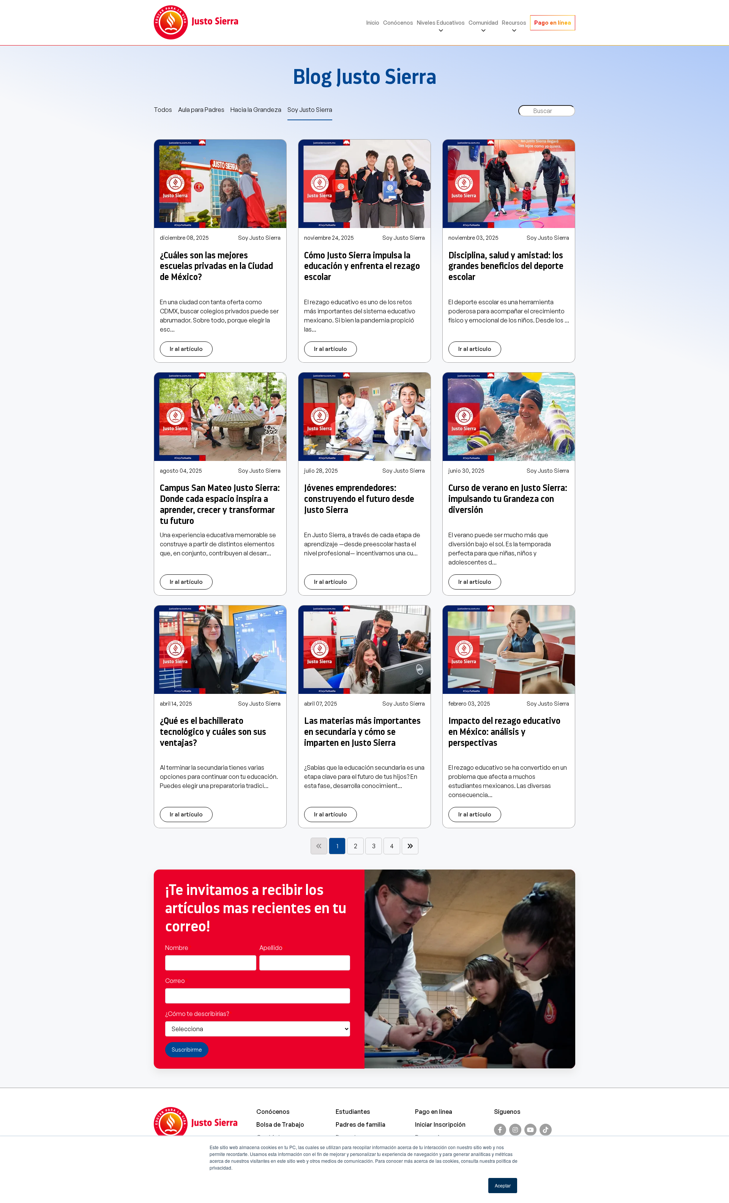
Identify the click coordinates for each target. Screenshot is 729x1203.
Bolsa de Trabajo (280, 1124)
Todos (163, 109)
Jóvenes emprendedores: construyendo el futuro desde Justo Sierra (359, 498)
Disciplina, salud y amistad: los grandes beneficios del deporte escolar (505, 266)
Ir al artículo (186, 348)
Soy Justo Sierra (309, 109)
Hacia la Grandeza (255, 109)
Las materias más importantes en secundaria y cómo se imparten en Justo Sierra (362, 731)
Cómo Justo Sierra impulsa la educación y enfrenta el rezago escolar (362, 266)
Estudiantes (353, 1111)
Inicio (372, 22)
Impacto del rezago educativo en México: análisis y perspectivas (504, 731)
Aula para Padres (201, 109)
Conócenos (398, 22)
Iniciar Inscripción (440, 1124)
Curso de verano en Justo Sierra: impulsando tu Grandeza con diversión (507, 498)
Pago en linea (433, 1111)
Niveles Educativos (441, 22)
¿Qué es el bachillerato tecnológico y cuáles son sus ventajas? (213, 731)
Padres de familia (360, 1124)
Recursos (514, 22)
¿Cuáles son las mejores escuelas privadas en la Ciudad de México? (216, 266)
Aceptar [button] (503, 1185)
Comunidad (483, 22)
